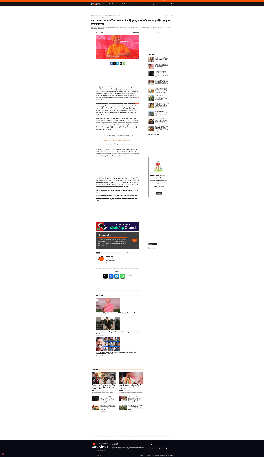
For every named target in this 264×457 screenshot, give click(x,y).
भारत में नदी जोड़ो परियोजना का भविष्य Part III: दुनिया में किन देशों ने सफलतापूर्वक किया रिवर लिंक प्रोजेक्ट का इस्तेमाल (135, 407)
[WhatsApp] (170, 1)
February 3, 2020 (128, 144)
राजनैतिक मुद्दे (94, 383)
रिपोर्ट (102, 17)
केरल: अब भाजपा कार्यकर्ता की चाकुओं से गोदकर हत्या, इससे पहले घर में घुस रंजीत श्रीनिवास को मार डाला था (118, 332)
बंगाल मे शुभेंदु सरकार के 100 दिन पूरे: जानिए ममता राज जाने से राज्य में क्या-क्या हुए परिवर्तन (130, 387)
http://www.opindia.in (110, 258)
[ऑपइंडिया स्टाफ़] (101, 260)
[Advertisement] (125, 423)
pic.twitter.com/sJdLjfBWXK (124, 140)
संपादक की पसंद (107, 17)
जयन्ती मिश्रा (121, 390)
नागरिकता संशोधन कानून (127, 252)
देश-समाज (95, 15)
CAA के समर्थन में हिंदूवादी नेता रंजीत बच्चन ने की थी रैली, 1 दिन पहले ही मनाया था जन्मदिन (117, 195)
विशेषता (93, 390)
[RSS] (167, 1)
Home (92, 15)
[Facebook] (164, 1)
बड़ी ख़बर (97, 17)
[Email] (121, 63)
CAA (101, 252)
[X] (169, 1)
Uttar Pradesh (115, 252)
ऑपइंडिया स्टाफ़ (136, 32)
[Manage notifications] (3, 454)
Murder (110, 252)
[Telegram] (117, 63)
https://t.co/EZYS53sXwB (110, 140)
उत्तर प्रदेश (120, 252)
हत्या (132, 252)
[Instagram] (166, 1)
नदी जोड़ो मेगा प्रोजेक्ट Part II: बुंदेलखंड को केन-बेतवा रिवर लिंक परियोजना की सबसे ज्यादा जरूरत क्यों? (161, 113)
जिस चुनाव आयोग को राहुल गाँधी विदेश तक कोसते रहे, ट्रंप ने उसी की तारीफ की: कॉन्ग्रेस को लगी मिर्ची (103, 387)
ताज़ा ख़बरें (151, 54)
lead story (105, 252)
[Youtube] (172, 1)
